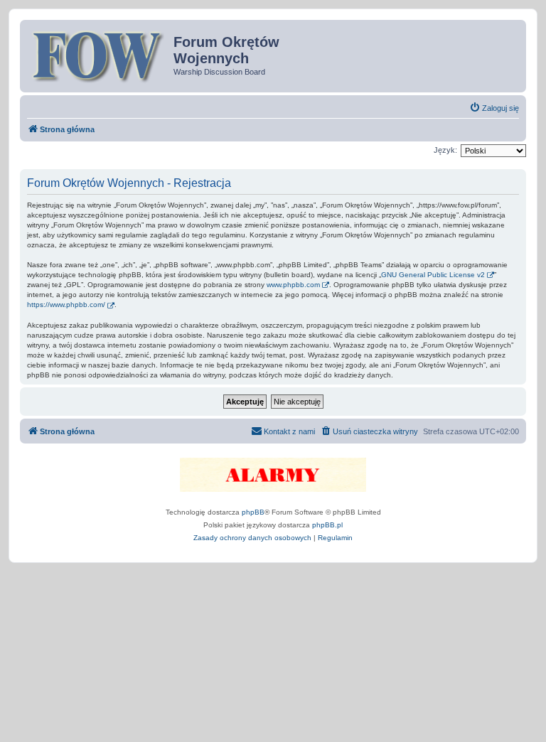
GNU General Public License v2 (433, 275)
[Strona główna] (98, 54)
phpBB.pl (327, 525)
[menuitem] (494, 108)
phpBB (253, 512)
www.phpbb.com (293, 285)
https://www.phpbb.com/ (66, 304)
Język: (445, 150)
